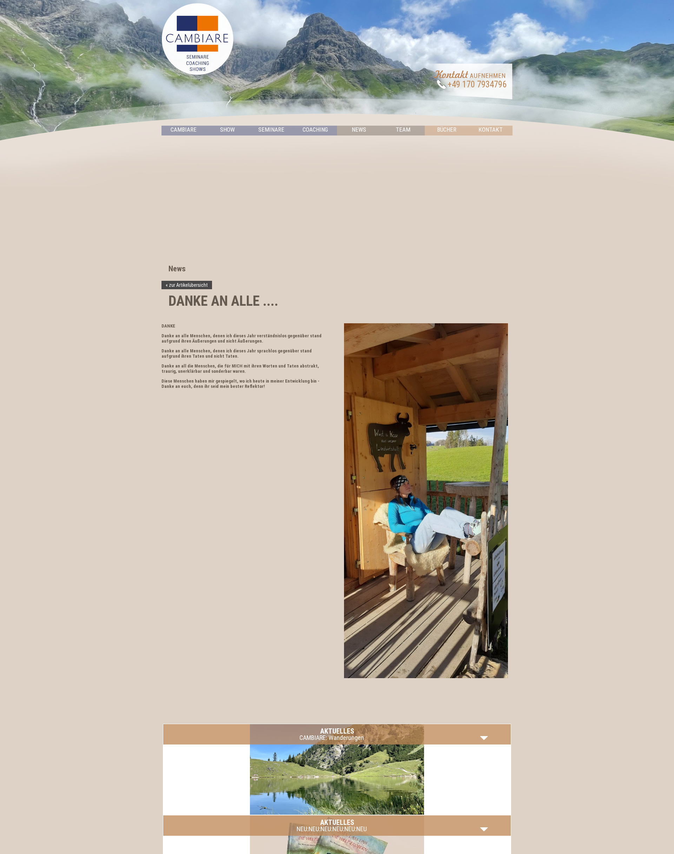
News (359, 129)
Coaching (315, 129)
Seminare (271, 129)
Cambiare (184, 129)
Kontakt (490, 129)
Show (227, 129)
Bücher (446, 129)
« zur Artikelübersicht (187, 285)
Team (403, 129)
